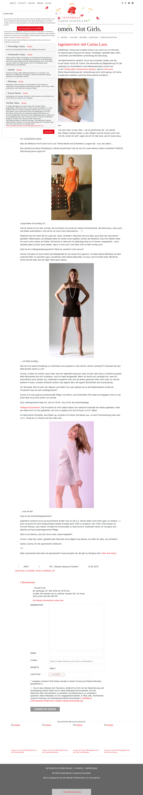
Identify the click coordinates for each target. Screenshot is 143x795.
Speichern (49, 132)
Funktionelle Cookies (16, 54)
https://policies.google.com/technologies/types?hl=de (24, 126)
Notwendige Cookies (16, 46)
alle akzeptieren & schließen (30, 28)
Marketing (11, 81)
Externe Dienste (14, 93)
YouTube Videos (12, 103)
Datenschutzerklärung (22, 37)
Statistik (11, 70)
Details (29, 46)
